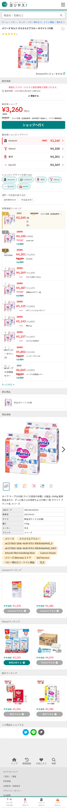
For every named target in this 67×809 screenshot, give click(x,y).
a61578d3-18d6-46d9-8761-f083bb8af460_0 (28, 543)
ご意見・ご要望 (9, 776)
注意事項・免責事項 (11, 786)
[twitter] (26, 732)
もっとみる (7, 384)
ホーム (5, 22)
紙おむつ (61, 22)
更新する (35, 96)
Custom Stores (48, 552)
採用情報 (7, 781)
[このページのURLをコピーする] (41, 732)
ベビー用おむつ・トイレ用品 (19, 562)
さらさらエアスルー (29, 538)
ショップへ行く (33, 125)
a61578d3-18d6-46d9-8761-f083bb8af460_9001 (30, 548)
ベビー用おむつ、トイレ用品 (41, 22)
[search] (61, 15)
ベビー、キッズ (18, 22)
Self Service (42, 557)
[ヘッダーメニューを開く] (62, 5)
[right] (63, 449)
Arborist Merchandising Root (20, 552)
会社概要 (7, 795)
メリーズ (9, 538)
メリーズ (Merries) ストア (18, 557)
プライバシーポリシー (12, 791)
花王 (42, 562)
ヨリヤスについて (10, 772)
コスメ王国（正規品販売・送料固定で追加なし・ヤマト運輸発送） (37, 118)
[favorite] (62, 28)
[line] (33, 732)
